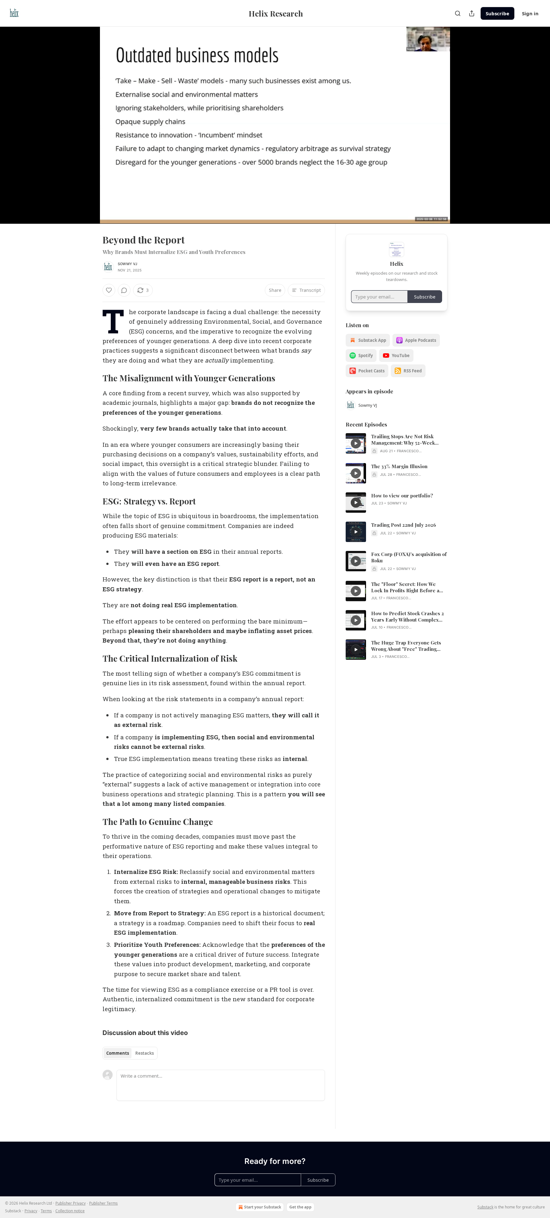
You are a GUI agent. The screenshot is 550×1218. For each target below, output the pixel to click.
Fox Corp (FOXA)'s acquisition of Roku (409, 557)
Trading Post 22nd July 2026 (403, 525)
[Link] (93, 378)
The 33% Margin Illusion (399, 466)
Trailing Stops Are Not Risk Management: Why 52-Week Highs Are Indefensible (403, 439)
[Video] (87, 118)
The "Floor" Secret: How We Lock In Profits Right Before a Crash (405, 587)
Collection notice (70, 1211)
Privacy (31, 1211)
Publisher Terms (103, 1203)
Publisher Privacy (70, 1203)
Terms (46, 1211)
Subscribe (497, 13)
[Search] (457, 13)
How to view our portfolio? (402, 495)
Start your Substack (262, 1207)
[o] (356, 443)
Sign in (530, 13)
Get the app (300, 1207)
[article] (396, 444)
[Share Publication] (471, 13)
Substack (485, 1207)
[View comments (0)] (463, 121)
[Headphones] (87, 132)
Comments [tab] (117, 1053)
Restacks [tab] (144, 1053)
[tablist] (130, 1053)
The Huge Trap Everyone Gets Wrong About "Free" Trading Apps (406, 645)
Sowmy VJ (128, 264)
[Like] (108, 290)
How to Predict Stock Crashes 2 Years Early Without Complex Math (407, 616)
